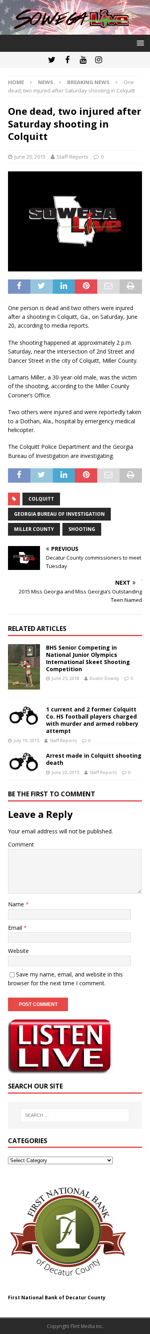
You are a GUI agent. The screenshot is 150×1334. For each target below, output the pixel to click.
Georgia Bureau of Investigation (59, 514)
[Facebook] (67, 60)
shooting (81, 529)
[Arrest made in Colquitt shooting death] (24, 762)
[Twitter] (52, 60)
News (45, 82)
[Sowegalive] (75, 29)
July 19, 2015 (26, 740)
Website (18, 951)
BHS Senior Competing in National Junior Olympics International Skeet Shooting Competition (88, 658)
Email (16, 927)
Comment (21, 844)
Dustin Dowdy (104, 678)
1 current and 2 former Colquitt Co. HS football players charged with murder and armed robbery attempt (92, 720)
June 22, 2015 (65, 772)
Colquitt (41, 498)
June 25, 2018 (65, 678)
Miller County (34, 529)
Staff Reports (72, 156)
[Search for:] (75, 1115)
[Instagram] (99, 60)
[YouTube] (83, 60)
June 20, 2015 (30, 156)
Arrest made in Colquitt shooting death (94, 759)
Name (17, 904)
